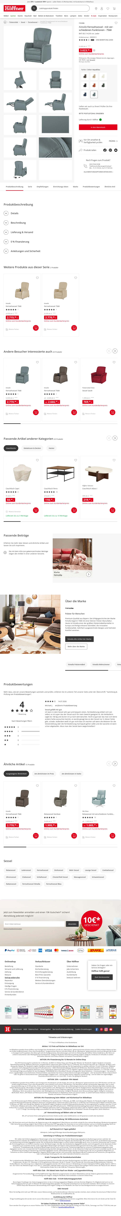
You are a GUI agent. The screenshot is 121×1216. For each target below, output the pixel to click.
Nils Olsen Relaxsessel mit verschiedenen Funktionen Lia (99, 783)
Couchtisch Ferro (49, 457)
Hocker (51, 448)
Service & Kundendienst (14, 992)
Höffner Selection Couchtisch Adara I (95, 457)
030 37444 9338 (94, 164)
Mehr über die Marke (76, 646)
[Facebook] (104, 150)
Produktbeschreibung (14, 187)
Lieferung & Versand (22, 232)
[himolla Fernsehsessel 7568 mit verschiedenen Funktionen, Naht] (55, 147)
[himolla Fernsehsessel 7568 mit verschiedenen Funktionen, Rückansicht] (20, 170)
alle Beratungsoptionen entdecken (98, 172)
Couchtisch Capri (10, 457)
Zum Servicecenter (102, 977)
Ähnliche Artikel (111, 187)
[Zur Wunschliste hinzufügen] (116, 23)
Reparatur (9, 980)
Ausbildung (71, 972)
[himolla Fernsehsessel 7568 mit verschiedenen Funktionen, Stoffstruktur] (55, 125)
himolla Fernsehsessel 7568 (15, 275)
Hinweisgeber (45, 1029)
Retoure (8, 975)
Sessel (8, 861)
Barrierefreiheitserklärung (63, 1029)
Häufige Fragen (11, 986)
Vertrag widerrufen (12, 977)
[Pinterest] (110, 150)
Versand (92, 60)
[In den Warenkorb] (36, 328)
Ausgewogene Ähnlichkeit (16, 774)
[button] (85, 76)
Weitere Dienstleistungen (45, 980)
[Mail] (115, 150)
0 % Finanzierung (20, 241)
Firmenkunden (10, 994)
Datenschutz (33, 1029)
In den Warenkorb (98, 127)
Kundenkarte (72, 975)
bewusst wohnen (73, 977)
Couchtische (11, 448)
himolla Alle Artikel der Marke (79, 639)
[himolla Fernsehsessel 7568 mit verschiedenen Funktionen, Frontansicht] (55, 80)
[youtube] (111, 1029)
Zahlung (8, 972)
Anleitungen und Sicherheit (25, 251)
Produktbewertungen (91, 187)
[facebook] (96, 1029)
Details (14, 213)
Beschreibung (18, 222)
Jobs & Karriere (73, 969)
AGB (25, 1029)
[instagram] (106, 1029)
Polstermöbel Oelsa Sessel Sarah (93, 359)
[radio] (22, 727)
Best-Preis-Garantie (43, 975)
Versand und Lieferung (14, 969)
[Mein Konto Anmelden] (102, 8)
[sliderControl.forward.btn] (115, 351)
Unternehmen (72, 966)
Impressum (17, 1029)
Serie (30, 187)
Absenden (72, 924)
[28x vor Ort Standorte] (96, 8)
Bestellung (9, 966)
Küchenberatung (42, 969)
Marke (75, 187)
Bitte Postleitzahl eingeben (91, 113)
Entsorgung (9, 983)
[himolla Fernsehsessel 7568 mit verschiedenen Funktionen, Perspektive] (38, 47)
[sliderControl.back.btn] (109, 351)
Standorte (39, 966)
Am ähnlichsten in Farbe (71, 774)
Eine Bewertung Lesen (104, 40)
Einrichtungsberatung (44, 972)
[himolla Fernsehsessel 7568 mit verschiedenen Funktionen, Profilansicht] (20, 147)
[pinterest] (101, 1029)
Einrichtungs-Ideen (60, 187)
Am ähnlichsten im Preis (44, 774)
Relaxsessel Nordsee (50, 783)
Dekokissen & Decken (32, 448)
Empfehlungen (42, 187)
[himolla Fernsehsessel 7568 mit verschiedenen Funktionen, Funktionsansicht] (20, 80)
